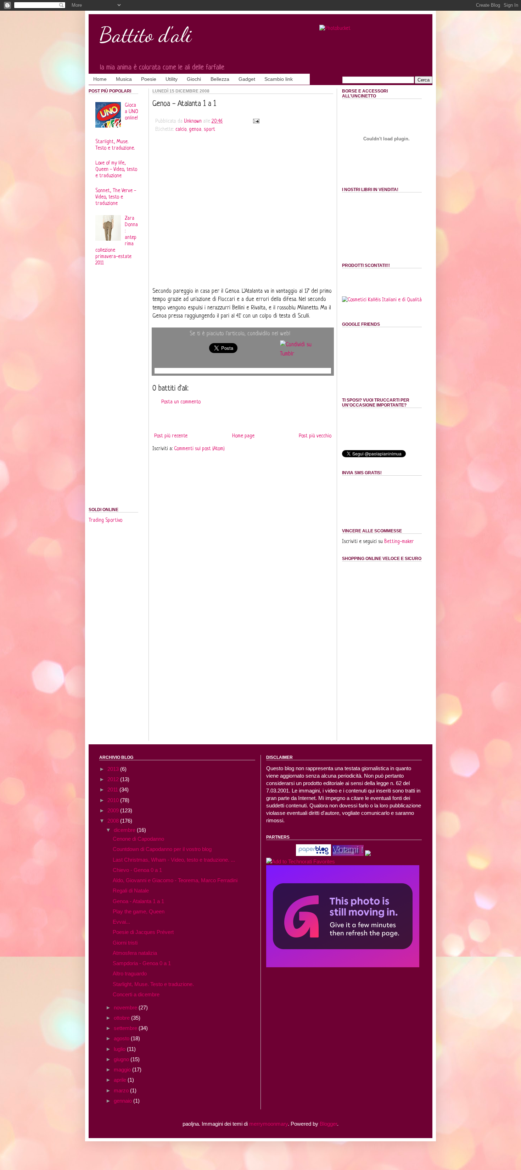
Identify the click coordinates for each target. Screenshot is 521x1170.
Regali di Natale (131, 891)
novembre (126, 1007)
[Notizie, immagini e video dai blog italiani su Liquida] (280, 854)
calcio (180, 129)
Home (100, 79)
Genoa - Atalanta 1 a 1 (138, 901)
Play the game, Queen (138, 911)
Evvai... (121, 922)
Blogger (328, 1124)
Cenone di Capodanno (138, 839)
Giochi (194, 79)
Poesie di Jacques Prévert (143, 932)
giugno (122, 1059)
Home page (243, 436)
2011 (113, 789)
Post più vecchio (315, 436)
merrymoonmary (268, 1124)
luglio (120, 1049)
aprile (121, 1080)
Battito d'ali (145, 34)
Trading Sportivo (105, 520)
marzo (122, 1090)
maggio (123, 1070)
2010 (113, 800)
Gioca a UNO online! (131, 111)
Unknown (193, 121)
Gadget (247, 79)
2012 (113, 779)
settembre (126, 1028)
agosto (122, 1038)
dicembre (125, 830)
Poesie (148, 79)
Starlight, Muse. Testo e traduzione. (153, 984)
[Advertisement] (242, 194)
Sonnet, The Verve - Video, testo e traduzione (115, 197)
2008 (113, 821)
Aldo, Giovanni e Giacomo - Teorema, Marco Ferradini (175, 880)
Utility (172, 79)
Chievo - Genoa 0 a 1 (137, 870)
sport (209, 129)
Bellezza (220, 79)
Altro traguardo (130, 973)
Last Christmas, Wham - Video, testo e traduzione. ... (174, 860)
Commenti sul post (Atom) (199, 449)
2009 (113, 810)
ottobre (122, 1018)
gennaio (123, 1101)
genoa (195, 129)
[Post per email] (255, 121)
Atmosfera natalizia (135, 953)
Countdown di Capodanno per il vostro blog (162, 849)
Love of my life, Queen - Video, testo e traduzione (116, 169)
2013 (113, 769)
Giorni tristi (125, 943)
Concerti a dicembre (136, 994)
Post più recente (170, 436)
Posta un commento (181, 402)
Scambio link (278, 79)
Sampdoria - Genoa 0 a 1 (142, 963)
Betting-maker (399, 541)
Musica (124, 79)
